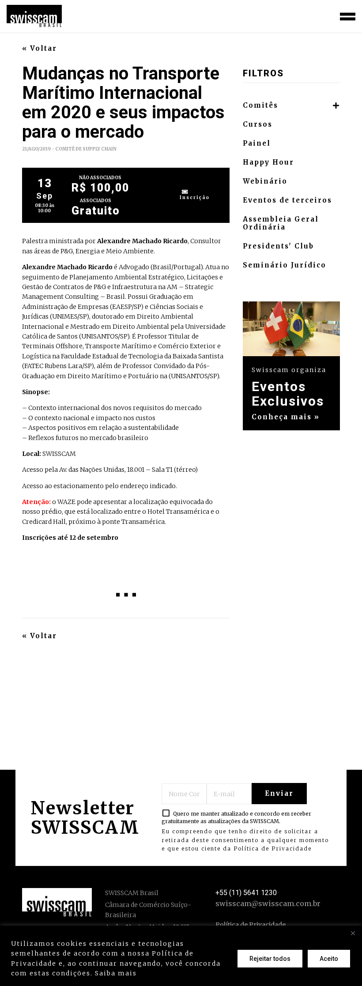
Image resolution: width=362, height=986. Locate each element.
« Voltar (39, 49)
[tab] (291, 106)
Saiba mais (116, 973)
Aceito (329, 958)
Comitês (260, 105)
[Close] (352, 933)
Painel (257, 143)
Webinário (265, 181)
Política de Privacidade (273, 848)
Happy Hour (268, 162)
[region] (181, 956)
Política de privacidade (184, 973)
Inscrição (195, 197)
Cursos (257, 124)
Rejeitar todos (269, 958)
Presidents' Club (278, 246)
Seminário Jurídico (284, 265)
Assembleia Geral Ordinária (281, 223)
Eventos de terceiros (287, 200)
